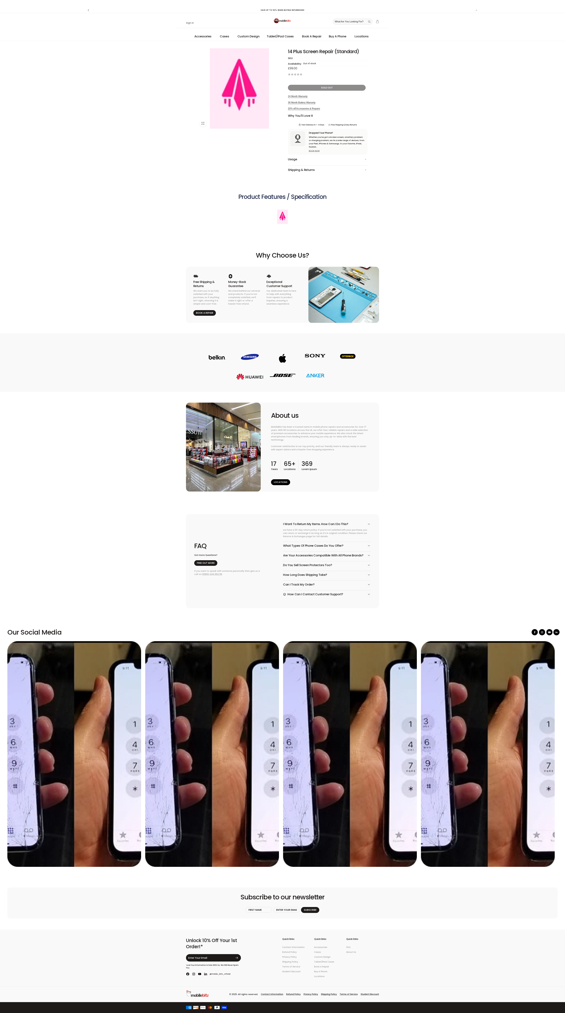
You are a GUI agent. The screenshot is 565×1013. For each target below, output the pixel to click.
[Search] (369, 22)
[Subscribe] (237, 957)
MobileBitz (360, 1007)
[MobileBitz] (198, 996)
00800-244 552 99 (212, 574)
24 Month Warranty (298, 96)
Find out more (206, 563)
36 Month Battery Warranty (301, 102)
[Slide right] (476, 10)
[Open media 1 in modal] (239, 88)
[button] (203, 36)
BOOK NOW (314, 150)
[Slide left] (88, 10)
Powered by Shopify (372, 1007)
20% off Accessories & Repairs (304, 108)
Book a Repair (204, 313)
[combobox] (353, 21)
